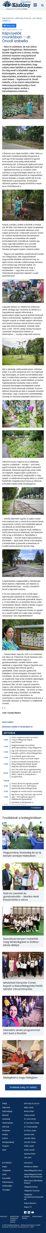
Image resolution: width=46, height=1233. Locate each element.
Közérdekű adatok (26, 1217)
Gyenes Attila (29, 1134)
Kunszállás (6, 1178)
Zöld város (8, 722)
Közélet (5, 1134)
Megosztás (10, 25)
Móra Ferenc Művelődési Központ (33, 1182)
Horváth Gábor (29, 1138)
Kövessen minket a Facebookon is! (17, 727)
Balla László (28, 1107)
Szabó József (29, 1150)
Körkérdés (6, 1131)
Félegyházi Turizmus (31, 1191)
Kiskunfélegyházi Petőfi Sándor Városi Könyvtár (33, 1175)
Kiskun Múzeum (30, 1203)
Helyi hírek (6, 1107)
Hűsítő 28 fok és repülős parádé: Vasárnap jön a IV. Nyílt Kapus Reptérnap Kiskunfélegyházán (25, 786)
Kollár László (29, 1146)
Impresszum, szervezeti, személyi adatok (14, 1219)
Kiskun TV (28, 1207)
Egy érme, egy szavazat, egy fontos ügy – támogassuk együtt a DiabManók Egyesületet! (27, 796)
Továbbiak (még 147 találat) (23, 1087)
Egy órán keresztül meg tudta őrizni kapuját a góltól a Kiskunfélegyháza (27, 752)
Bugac (4, 1167)
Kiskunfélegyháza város (33, 1170)
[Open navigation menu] (35, 5)
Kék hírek (5, 1127)
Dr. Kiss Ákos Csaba (31, 1123)
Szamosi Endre (29, 1154)
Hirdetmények (7, 1123)
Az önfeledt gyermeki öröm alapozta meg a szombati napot (25, 757)
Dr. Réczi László (30, 1131)
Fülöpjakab (6, 1170)
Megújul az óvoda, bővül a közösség (27, 791)
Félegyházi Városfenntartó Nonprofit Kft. (34, 1197)
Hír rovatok (8, 18)
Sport (4, 1150)
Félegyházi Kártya (31, 1187)
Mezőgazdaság (8, 1142)
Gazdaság (6, 1119)
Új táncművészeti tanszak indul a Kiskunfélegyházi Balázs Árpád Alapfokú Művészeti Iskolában (26, 764)
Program (5, 1146)
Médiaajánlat (37, 1216)
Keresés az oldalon (31, 1167)
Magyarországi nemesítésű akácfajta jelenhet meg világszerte (26, 746)
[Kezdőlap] (16, 4)
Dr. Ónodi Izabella (30, 1127)
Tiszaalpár (6, 1190)
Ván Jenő (27, 1158)
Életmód (5, 1115)
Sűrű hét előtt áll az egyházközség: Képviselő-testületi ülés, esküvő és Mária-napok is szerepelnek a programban (26, 773)
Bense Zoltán (29, 1111)
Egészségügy (7, 1111)
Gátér (4, 1174)
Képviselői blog (23, 18)
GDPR (32, 1227)
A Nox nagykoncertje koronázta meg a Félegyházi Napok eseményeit (25, 739)
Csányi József (29, 1115)
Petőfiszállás (7, 1186)
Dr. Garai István (30, 1119)
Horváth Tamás (30, 1142)
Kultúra (5, 1138)
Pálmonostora (7, 1182)
